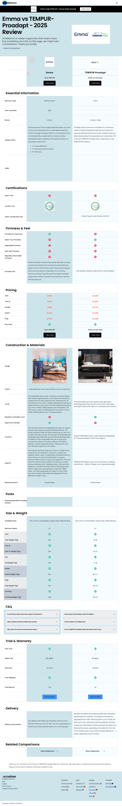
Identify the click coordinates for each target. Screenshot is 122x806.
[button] (117, 3)
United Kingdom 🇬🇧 (95, 783)
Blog (3, 781)
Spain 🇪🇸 (92, 796)
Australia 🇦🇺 (109, 783)
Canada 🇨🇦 (65, 787)
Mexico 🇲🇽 (64, 790)
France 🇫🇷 (92, 793)
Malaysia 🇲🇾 (80, 790)
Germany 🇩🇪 (93, 790)
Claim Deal (85, 9)
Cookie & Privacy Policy (10, 788)
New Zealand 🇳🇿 (110, 787)
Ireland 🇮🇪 (92, 787)
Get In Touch (6, 786)
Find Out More (49, 697)
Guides (4, 784)
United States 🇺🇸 (66, 783)
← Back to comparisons (11, 48)
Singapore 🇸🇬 (80, 783)
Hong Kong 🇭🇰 (80, 787)
